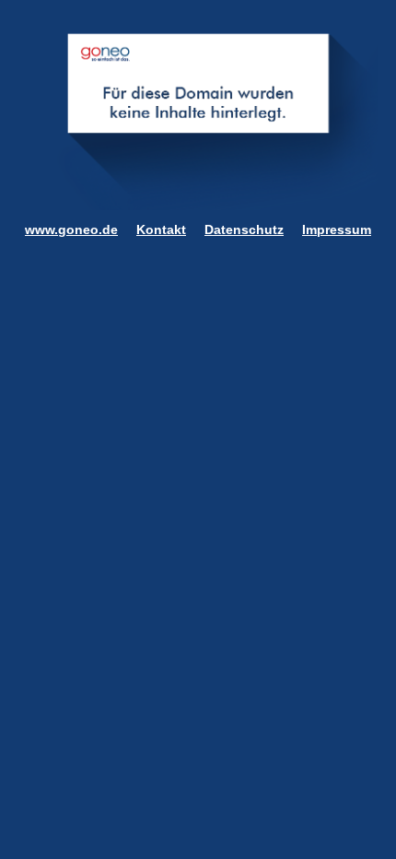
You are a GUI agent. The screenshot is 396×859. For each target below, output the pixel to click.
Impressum (336, 229)
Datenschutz (244, 229)
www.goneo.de (71, 229)
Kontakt (161, 229)
